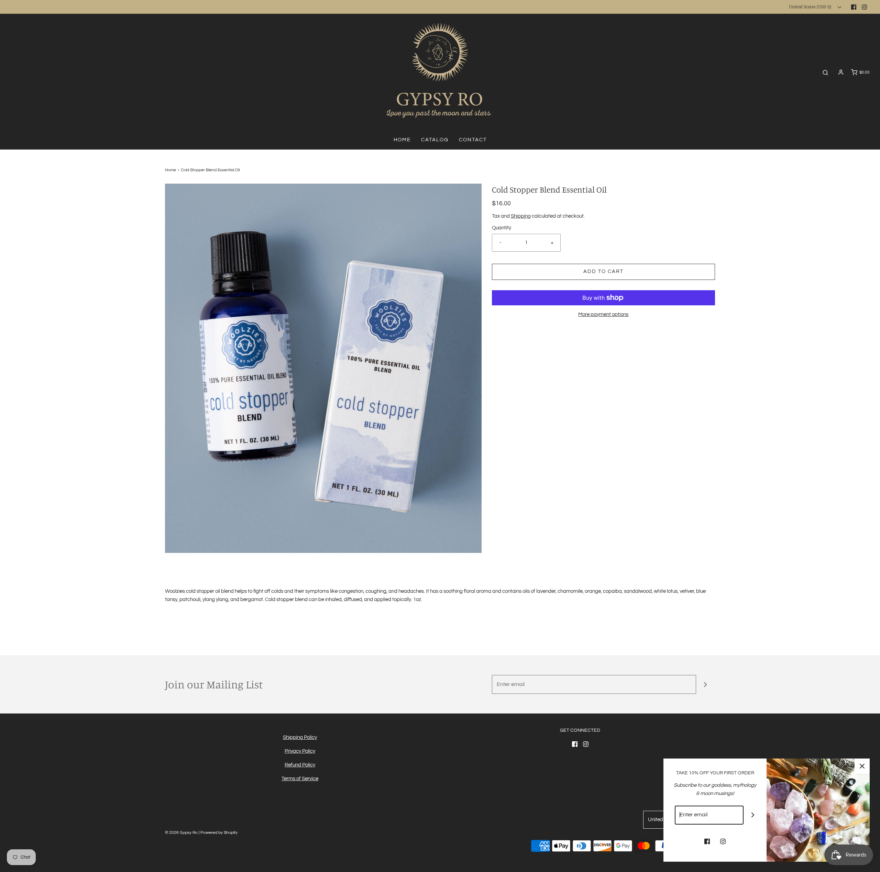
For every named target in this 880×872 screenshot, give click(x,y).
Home (402, 139)
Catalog (435, 139)
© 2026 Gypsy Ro (182, 832)
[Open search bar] (825, 72)
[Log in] (841, 72)
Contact (473, 139)
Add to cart (603, 271)
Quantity (501, 227)
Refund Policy (300, 764)
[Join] (705, 684)
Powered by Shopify (219, 832)
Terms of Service (300, 778)
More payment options (603, 314)
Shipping (521, 216)
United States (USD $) (810, 6)
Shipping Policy (300, 737)
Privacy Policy (300, 751)
